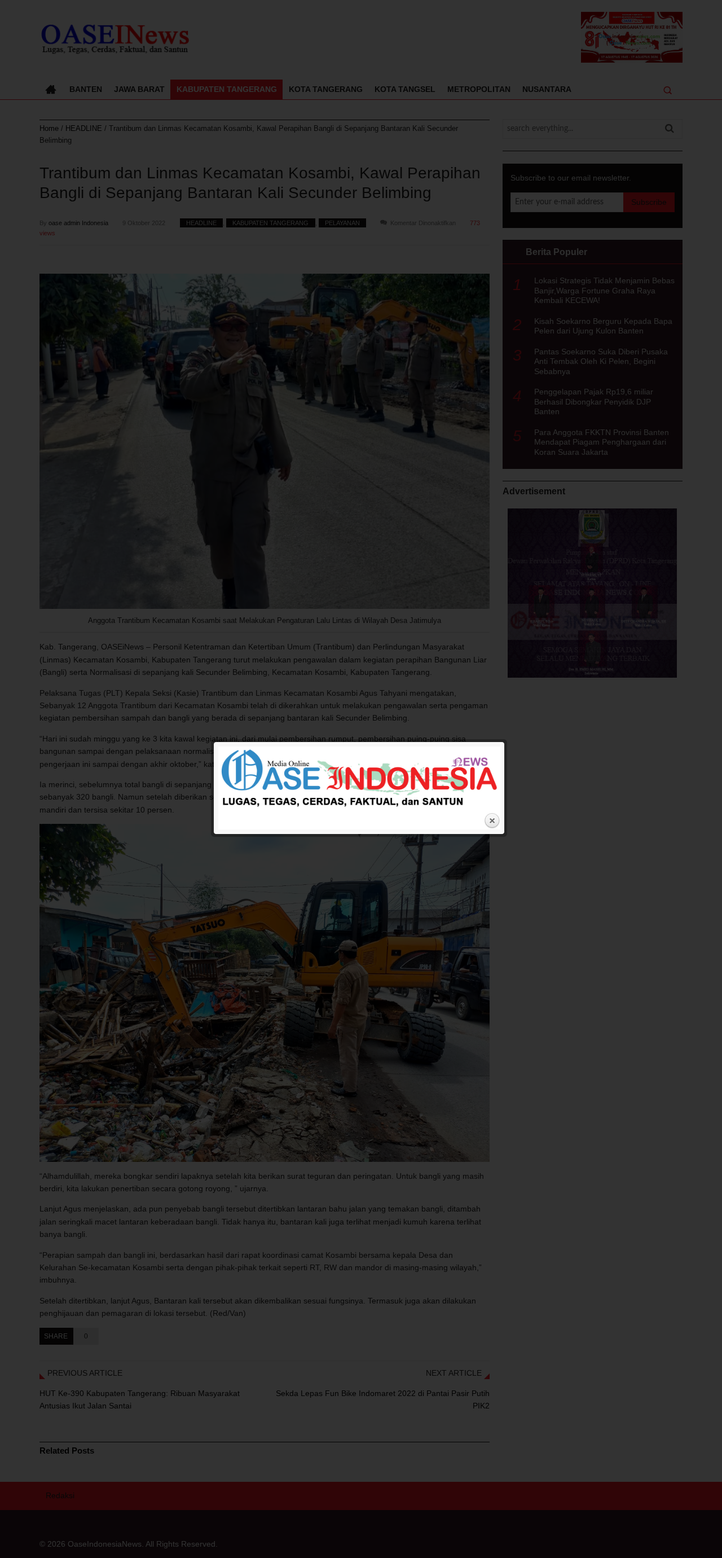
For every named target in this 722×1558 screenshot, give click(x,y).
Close (491, 821)
